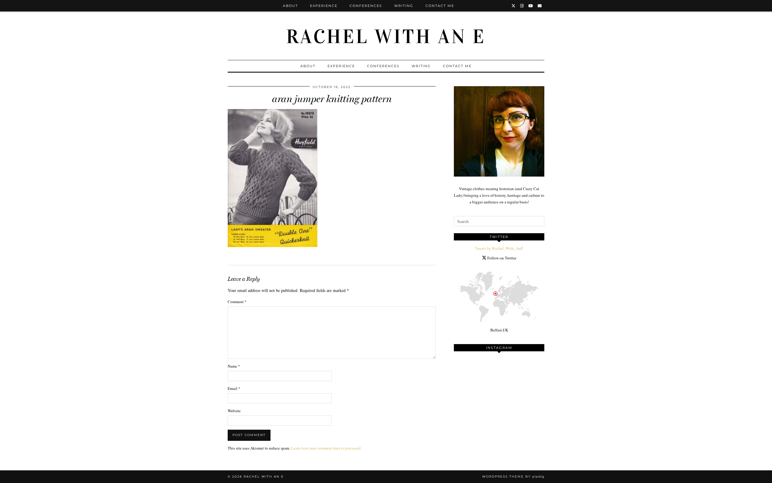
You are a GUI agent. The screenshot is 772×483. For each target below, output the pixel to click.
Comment (237, 301)
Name (234, 366)
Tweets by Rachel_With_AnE (499, 248)
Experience (323, 6)
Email (234, 388)
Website (234, 410)
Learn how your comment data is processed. (326, 448)
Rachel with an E (386, 37)
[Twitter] (513, 5)
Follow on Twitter (501, 258)
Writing (403, 6)
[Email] (540, 5)
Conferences (366, 6)
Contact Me (440, 6)
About (290, 6)
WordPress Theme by (513, 476)
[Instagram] (522, 5)
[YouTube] (530, 5)
